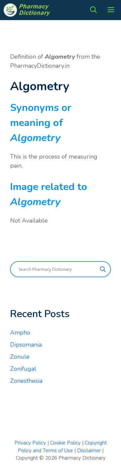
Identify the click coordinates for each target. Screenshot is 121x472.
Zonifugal (23, 369)
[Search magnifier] (103, 269)
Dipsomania (26, 345)
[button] (93, 10)
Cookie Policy (66, 442)
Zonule (20, 357)
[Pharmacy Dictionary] (27, 10)
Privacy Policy (30, 442)
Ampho (20, 333)
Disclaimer (89, 450)
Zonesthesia (26, 381)
